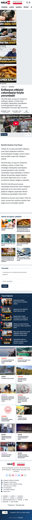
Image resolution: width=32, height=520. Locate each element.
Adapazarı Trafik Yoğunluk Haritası (12, 484)
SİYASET (26, 7)
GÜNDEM (4, 7)
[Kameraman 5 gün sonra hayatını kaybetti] (24, 352)
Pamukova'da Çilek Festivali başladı (6, 455)
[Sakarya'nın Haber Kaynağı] (11, 2)
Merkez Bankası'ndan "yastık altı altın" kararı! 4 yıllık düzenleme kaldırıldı (23, 230)
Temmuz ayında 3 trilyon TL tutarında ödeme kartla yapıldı (23, 259)
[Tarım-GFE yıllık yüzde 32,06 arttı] (24, 238)
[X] (10, 475)
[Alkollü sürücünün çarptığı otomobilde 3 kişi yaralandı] (24, 446)
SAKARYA (19, 7)
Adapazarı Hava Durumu (9, 482)
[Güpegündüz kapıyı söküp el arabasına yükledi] (8, 428)
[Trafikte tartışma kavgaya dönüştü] (24, 410)
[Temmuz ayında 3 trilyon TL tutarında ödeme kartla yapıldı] (24, 252)
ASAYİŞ (11, 7)
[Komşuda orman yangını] (8, 370)
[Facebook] (7, 475)
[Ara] (27, 2)
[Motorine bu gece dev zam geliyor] (8, 238)
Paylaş (5, 134)
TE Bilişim (20, 517)
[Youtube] (22, 475)
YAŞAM (12, 498)
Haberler (4, 87)
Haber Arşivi (6, 491)
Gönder (5, 286)
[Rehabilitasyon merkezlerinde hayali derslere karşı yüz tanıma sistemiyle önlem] (24, 388)
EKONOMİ (11, 87)
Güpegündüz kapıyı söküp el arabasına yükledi (6, 438)
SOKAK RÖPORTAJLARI (9, 500)
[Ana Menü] (29, 2)
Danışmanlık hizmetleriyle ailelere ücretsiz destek (7, 419)
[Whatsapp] (25, 475)
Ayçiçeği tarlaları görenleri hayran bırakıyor (22, 380)
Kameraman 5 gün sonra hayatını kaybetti (24, 360)
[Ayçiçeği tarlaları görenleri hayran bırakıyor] (24, 370)
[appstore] (11, 505)
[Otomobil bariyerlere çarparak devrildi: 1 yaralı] (24, 428)
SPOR (26, 500)
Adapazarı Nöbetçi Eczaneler (11, 480)
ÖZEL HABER (14, 501)
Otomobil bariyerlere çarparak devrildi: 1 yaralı (23, 438)
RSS (5, 512)
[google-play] (20, 505)
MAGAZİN (5, 501)
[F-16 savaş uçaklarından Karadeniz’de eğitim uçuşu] (8, 352)
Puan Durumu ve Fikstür (9, 486)
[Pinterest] (13, 475)
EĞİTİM (20, 500)
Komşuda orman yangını (7, 378)
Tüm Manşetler (7, 488)
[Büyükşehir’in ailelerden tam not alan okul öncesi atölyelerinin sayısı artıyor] (8, 388)
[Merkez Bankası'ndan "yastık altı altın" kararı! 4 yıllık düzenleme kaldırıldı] (24, 223)
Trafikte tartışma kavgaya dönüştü (22, 418)
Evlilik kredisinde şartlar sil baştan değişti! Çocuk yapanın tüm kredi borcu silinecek (7, 259)
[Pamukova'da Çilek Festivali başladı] (8, 446)
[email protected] (21, 469)
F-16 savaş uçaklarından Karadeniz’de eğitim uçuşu (7, 361)
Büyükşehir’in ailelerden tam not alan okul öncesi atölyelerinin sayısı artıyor (7, 399)
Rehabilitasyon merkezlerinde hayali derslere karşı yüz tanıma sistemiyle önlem (23, 399)
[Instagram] (16, 475)
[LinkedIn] (19, 475)
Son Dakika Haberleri (9, 489)
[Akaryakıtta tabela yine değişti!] (8, 223)
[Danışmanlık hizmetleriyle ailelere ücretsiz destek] (8, 410)
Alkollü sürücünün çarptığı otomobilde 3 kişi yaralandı (23, 456)
